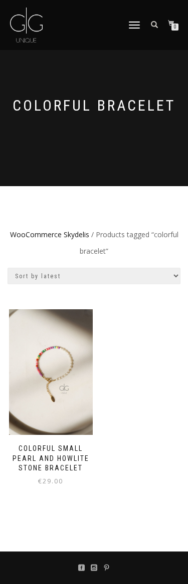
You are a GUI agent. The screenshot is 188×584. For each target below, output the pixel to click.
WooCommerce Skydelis (49, 234)
